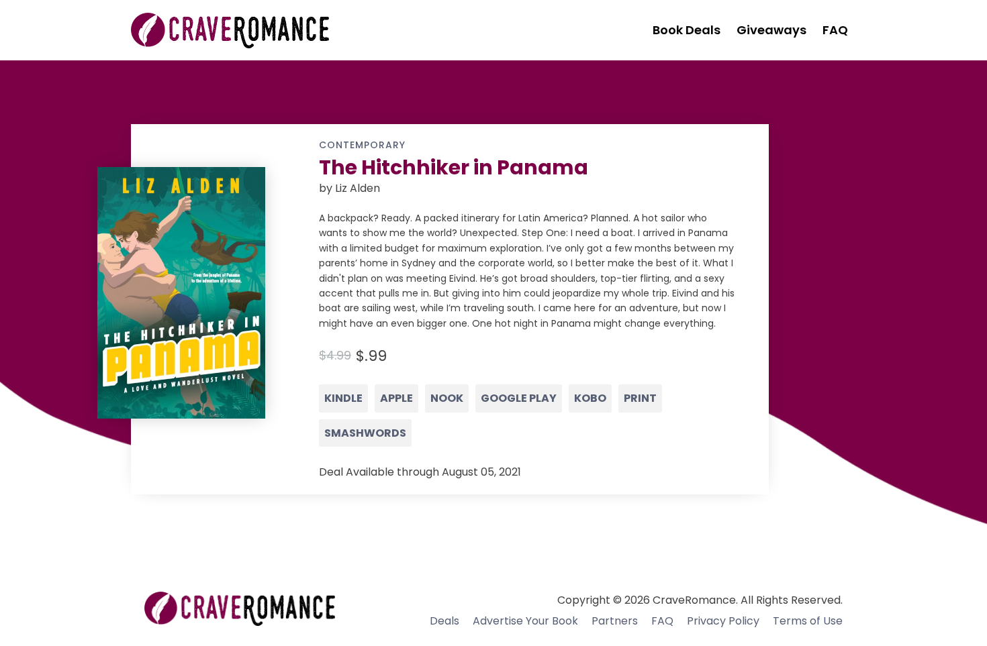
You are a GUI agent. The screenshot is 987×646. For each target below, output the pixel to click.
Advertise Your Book (525, 621)
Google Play (519, 398)
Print (640, 398)
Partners (615, 621)
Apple (396, 398)
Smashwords (365, 433)
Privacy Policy (723, 621)
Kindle (343, 398)
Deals (444, 621)
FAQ (662, 621)
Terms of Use (808, 621)
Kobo (590, 398)
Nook (446, 398)
